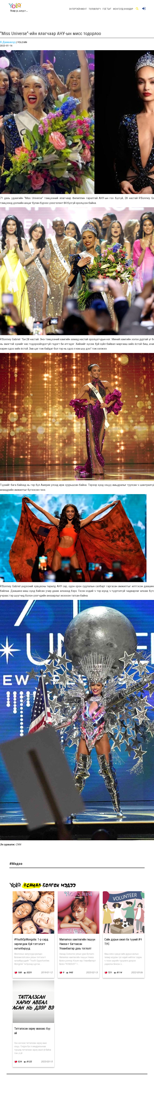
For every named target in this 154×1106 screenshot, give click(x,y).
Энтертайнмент (78, 9)
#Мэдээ (15, 864)
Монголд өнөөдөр (123, 9)
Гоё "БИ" (107, 9)
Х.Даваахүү (8, 42)
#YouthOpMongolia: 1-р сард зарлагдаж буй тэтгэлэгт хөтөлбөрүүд (31, 944)
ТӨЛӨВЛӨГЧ (95, 9)
